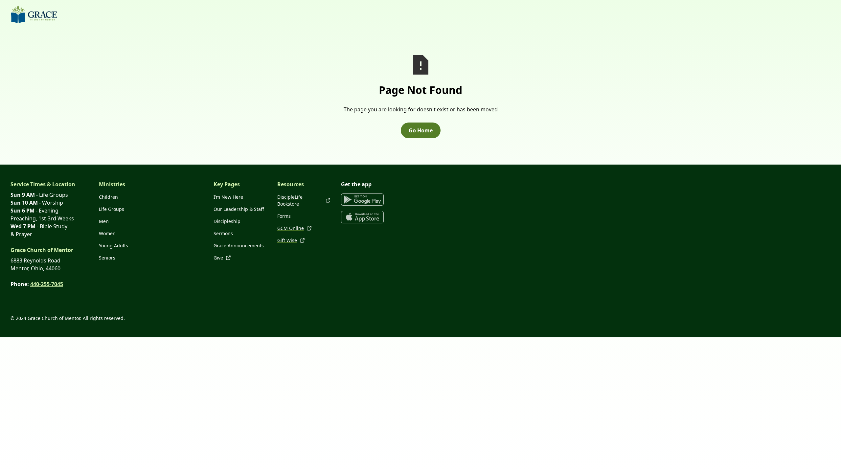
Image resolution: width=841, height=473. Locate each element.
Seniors (107, 258)
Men (104, 221)
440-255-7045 (46, 284)
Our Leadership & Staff (239, 209)
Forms (284, 216)
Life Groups (111, 209)
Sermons (223, 233)
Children (108, 197)
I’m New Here (228, 197)
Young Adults (113, 245)
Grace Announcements (239, 245)
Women (107, 233)
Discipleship (227, 221)
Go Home (421, 130)
